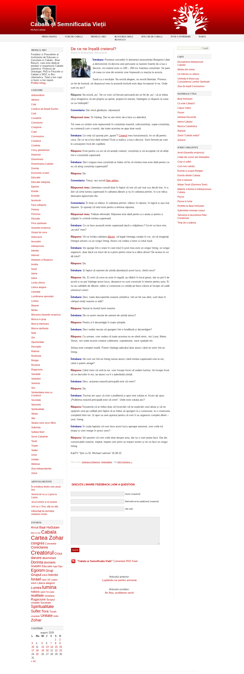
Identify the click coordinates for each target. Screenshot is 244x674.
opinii (42, 592)
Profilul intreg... (39, 83)
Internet (35, 255)
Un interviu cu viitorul (188, 74)
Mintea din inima (186, 69)
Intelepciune (37, 246)
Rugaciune (37, 369)
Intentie (35, 250)
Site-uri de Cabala (152, 36)
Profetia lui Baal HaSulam (190, 206)
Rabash (181, 131)
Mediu (34, 310)
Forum (180, 112)
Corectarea (39, 547)
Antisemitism (37, 95)
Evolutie (35, 196)
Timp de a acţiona (186, 222)
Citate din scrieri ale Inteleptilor (193, 157)
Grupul (36, 575)
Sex (33, 388)
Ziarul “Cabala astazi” (188, 135)
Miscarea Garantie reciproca (46, 314)
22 (56, 650)
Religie (35, 360)
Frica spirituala (39, 223)
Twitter (34, 450)
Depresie (36, 154)
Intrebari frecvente (186, 117)
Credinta (35, 145)
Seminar (35, 383)
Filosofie (35, 218)
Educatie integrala (40, 182)
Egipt (55, 566)
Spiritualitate (37, 409)
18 (37, 650)
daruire (36, 558)
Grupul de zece (39, 232)
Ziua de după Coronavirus (191, 86)
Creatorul (36, 141)
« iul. (33, 661)
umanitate (35, 616)
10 (32, 646)
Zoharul (181, 140)
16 (60, 646)
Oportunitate (37, 342)
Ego (60, 566)
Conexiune (37, 122)
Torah (34, 441)
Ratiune (35, 351)
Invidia (34, 264)
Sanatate (36, 374)
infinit (44, 575)
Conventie (50, 543)
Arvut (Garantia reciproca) (190, 152)
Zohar (34, 473)
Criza (58, 553)
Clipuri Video (184, 108)
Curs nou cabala (186, 166)
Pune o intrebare (181, 36)
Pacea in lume (184, 201)
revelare (50, 595)
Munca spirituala (39, 328)
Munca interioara (40, 324)
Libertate (35, 292)
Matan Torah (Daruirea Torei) (192, 184)
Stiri (33, 418)
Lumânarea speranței (42, 296)
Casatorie (36, 118)
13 (47, 646)
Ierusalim (36, 241)
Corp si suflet (184, 161)
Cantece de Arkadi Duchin (44, 109)
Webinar (35, 464)
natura (35, 591)
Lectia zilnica (38, 282)
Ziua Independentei (41, 468)
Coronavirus (37, 136)
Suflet (36, 611)
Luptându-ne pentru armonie (119, 580)
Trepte (34, 445)
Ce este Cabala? (186, 103)
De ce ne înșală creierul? (93, 48)
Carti (33, 113)
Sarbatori (36, 378)
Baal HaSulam (49, 527)
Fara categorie (38, 205)
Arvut (35, 527)
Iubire (34, 278)
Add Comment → (124, 462)
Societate (36, 400)
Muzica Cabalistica (187, 126)
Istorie (34, 273)
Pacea (180, 196)
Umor (34, 455)
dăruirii (111, 236)
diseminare (49, 558)
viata (55, 616)
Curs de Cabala (74, 36)
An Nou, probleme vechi (119, 592)
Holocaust (36, 237)
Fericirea (35, 214)
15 (56, 646)
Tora (45, 611)
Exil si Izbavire (184, 180)
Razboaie (36, 356)
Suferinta (36, 427)
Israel (34, 269)
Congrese (36, 127)
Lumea (35, 301)
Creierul (123, 135)
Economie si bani (40, 173)
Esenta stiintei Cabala (188, 175)
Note (33, 333)
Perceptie (36, 346)
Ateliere (35, 99)
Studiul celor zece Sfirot (43, 423)
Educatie (35, 177)
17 (32, 650)
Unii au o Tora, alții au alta (44, 506)
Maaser (35, 305)
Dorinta (35, 168)
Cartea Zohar (47, 538)
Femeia (35, 209)
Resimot (35, 365)
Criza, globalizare (40, 150)
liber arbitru (112, 180)
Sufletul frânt (37, 432)
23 (60, 650)
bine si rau (35, 533)
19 (42, 650)
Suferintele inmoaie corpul (191, 210)
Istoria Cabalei (185, 121)
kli (49, 579)
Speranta (36, 404)
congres (37, 543)
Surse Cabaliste (39, 436)
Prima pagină (49, 36)
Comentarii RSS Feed (107, 561)
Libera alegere (39, 287)
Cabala (48, 532)
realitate (37, 595)
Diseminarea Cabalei (42, 163)
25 (37, 654)
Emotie (35, 191)
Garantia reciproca (41, 228)
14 (51, 646)
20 (47, 650)
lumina (49, 587)
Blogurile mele (124, 36)
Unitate (35, 459)
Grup (49, 570)
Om (33, 337)
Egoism (35, 186)
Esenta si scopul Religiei (190, 171)
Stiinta (34, 413)
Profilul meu (98, 36)
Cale (33, 104)
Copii (34, 131)
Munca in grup (38, 319)
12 (42, 646)
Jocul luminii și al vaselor (44, 502)
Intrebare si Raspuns (42, 260)
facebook (36, 200)
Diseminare (37, 159)
